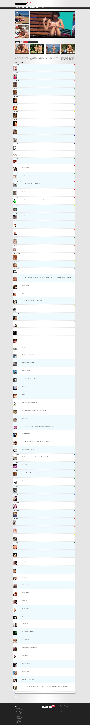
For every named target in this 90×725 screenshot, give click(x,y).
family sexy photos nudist (19, 711)
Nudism (38, 8)
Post (15, 696)
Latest (25, 42)
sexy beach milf (19, 721)
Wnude (32, 8)
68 (37, 53)
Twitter (62, 711)
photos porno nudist (19, 709)
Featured (35, 42)
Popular (30, 42)
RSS (70, 4)
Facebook (73, 2)
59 (21, 53)
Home (16, 8)
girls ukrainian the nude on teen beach (19, 716)
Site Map (73, 4)
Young (43, 8)
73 (68, 53)
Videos (27, 8)
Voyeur (21, 8)
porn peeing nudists (19, 719)
